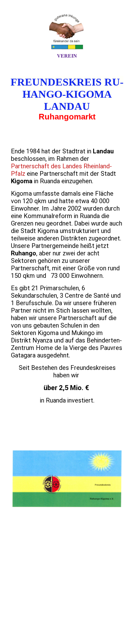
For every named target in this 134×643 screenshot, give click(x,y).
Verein (67, 55)
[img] (67, 32)
